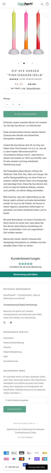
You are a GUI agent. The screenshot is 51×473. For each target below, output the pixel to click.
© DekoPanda (25, 437)
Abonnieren (15, 409)
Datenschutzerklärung (13, 342)
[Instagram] (4, 322)
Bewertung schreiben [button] (25, 274)
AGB (5, 356)
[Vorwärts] (32, 63)
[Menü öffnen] (4, 4)
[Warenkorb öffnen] (47, 4)
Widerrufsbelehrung (12, 352)
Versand (7, 347)
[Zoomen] (44, 14)
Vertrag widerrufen (36, 467)
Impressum (8, 338)
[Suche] (42, 4)
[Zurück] (18, 63)
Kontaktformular (10, 361)
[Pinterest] (11, 322)
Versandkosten (33, 88)
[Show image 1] (24, 63)
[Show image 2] (27, 63)
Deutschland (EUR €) (24, 423)
